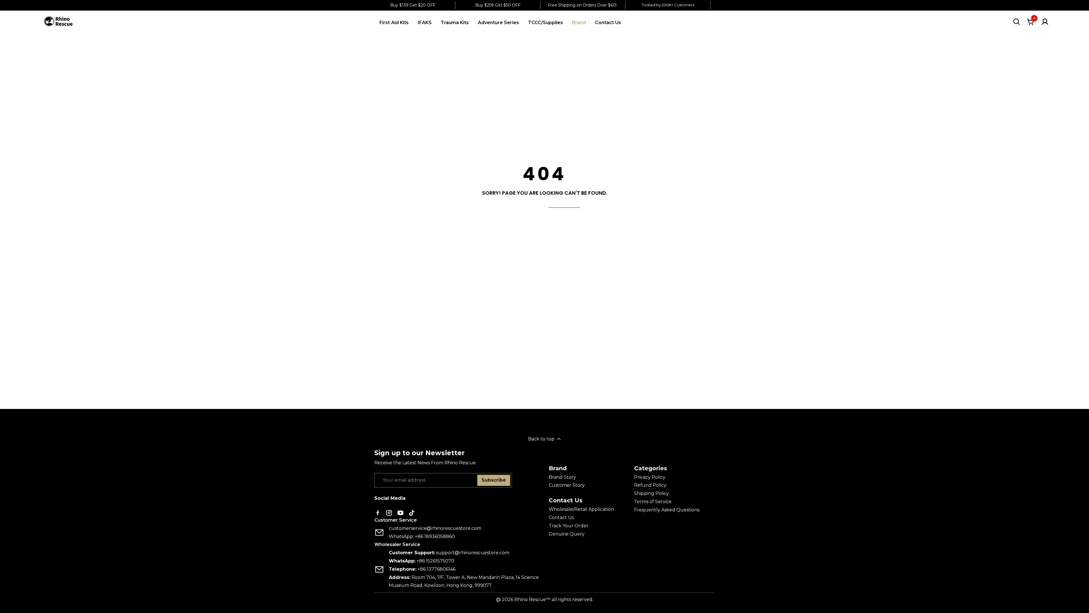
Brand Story (562, 477)
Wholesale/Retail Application (581, 509)
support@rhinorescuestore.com (472, 552)
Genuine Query (566, 534)
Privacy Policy (649, 477)
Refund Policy (650, 485)
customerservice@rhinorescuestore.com (435, 528)
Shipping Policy (651, 493)
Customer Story (567, 485)
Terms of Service (653, 501)
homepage (564, 204)
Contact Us (561, 517)
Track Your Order (568, 525)
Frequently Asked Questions (666, 510)
